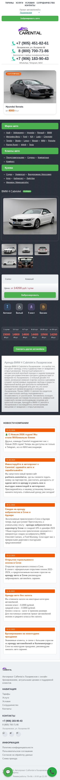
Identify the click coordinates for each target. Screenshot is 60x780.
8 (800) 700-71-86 (10, 724)
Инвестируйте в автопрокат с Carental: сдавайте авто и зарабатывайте (22, 467)
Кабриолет (19, 178)
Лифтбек (31, 178)
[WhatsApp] (5, 734)
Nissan (35, 141)
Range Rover (12, 145)
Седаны (31, 157)
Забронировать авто (30, 18)
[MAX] (18, 734)
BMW (49, 133)
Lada (38, 137)
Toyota (9, 141)
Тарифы (9, 3)
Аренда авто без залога (18, 595)
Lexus (26, 141)
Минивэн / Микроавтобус (17, 182)
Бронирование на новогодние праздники (22, 635)
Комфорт (10, 161)
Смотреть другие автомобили (30, 349)
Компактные (43, 157)
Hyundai (30, 133)
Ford (25, 137)
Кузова (9, 167)
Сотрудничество (46, 3)
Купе (8, 178)
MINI (43, 141)
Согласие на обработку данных (17, 755)
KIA (31, 137)
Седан (9, 174)
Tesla (31, 145)
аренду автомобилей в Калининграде (29, 643)
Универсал (20, 174)
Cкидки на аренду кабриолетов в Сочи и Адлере (18, 512)
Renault (40, 133)
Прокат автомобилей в (30, 10)
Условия (30, 3)
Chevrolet (48, 137)
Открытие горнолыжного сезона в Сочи (19, 561)
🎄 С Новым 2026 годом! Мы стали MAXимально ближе (21, 436)
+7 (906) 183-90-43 (12, 720)
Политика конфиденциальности (17, 747)
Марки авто (11, 126)
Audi (8, 133)
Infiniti (23, 145)
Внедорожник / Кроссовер (39, 174)
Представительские (15, 157)
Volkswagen (18, 133)
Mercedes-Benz (13, 137)
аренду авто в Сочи (16, 575)
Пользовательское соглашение (17, 751)
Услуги (19, 3)
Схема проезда (9, 758)
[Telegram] (11, 734)
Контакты (30, 5)
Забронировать (30, 295)
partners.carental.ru (16, 477)
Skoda (18, 141)
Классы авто (12, 151)
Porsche (51, 141)
